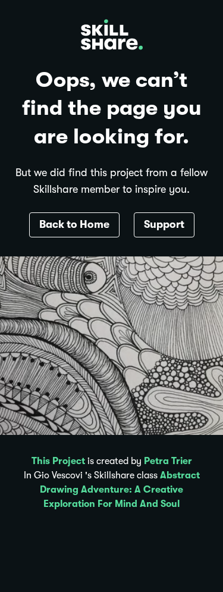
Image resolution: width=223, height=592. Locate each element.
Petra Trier (168, 461)
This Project (58, 461)
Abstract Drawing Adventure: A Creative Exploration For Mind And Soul (120, 489)
